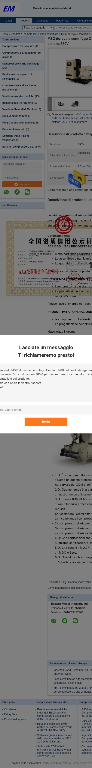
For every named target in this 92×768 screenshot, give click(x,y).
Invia (46, 421)
